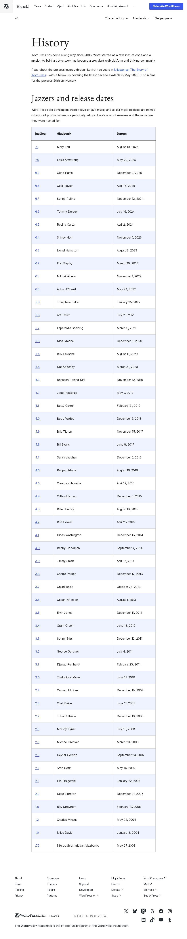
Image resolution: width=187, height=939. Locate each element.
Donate (117, 889)
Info (17, 18)
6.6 (37, 211)
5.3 (37, 380)
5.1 (37, 405)
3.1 (37, 664)
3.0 (37, 677)
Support (84, 884)
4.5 (37, 483)
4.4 (37, 496)
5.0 (37, 418)
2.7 (37, 716)
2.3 (37, 755)
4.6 (37, 470)
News (18, 884)
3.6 (37, 600)
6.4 (37, 237)
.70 (37, 845)
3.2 (37, 651)
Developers (86, 889)
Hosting (19, 889)
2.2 (37, 768)
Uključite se (118, 878)
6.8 (37, 186)
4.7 (37, 457)
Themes (52, 884)
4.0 (37, 548)
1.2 (37, 819)
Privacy (19, 895)
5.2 (37, 393)
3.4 (37, 625)
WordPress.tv (89, 895)
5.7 (37, 328)
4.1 (37, 535)
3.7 (37, 587)
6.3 (37, 250)
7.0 (37, 160)
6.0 (37, 289)
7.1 (36, 147)
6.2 (37, 263)
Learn (82, 878)
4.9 (37, 431)
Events (115, 884)
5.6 (37, 341)
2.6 (37, 729)
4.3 (37, 509)
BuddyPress (152, 895)
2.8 (37, 703)
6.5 (37, 224)
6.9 (37, 173)
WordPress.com (155, 878)
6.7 (37, 198)
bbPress (150, 889)
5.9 (37, 302)
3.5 (37, 612)
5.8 (37, 315)
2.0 (37, 794)
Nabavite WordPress (166, 6)
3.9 (37, 561)
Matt (148, 884)
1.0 (37, 832)
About (18, 878)
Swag (116, 895)
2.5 (37, 742)
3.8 (37, 574)
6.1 (37, 276)
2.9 (37, 690)
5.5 (37, 354)
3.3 (37, 638)
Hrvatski (54, 915)
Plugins (51, 889)
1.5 (37, 807)
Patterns (52, 895)
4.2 (37, 522)
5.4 (37, 367)
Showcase (53, 878)
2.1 (37, 781)
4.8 (37, 444)
